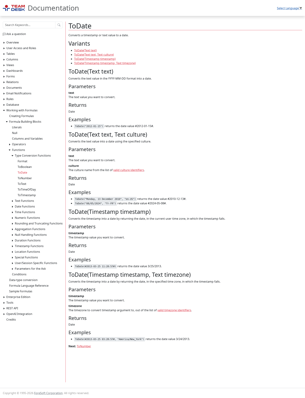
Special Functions (26, 257)
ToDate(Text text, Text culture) (94, 55)
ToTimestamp (27, 195)
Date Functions (25, 206)
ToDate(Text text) (85, 50)
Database (12, 105)
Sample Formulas (20, 291)
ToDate (22, 172)
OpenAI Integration (19, 314)
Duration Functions (28, 240)
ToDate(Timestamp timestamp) (95, 59)
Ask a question (16, 34)
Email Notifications (18, 93)
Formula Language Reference (29, 286)
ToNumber (84, 346)
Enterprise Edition (18, 297)
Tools (9, 303)
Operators (19, 144)
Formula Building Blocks (25, 122)
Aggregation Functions (30, 229)
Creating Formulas (21, 116)
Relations (12, 82)
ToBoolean (25, 167)
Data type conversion (23, 280)
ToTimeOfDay (27, 189)
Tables (10, 54)
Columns (12, 59)
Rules (10, 99)
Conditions (19, 274)
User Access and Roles (21, 48)
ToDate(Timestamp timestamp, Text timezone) (105, 63)
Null (14, 133)
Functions (18, 150)
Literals (17, 127)
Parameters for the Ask (30, 269)
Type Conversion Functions (33, 155)
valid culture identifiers (128, 170)
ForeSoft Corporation (48, 393)
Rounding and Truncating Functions (39, 223)
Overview (12, 42)
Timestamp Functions (29, 246)
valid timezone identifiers (174, 310)
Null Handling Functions (31, 235)
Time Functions (25, 212)
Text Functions (24, 201)
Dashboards (14, 71)
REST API (12, 308)
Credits (11, 319)
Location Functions (27, 252)
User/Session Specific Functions (36, 263)
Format (22, 161)
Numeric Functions (27, 218)
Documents (14, 88)
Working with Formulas (22, 110)
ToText (22, 184)
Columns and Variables (27, 139)
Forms (10, 76)
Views (10, 65)
